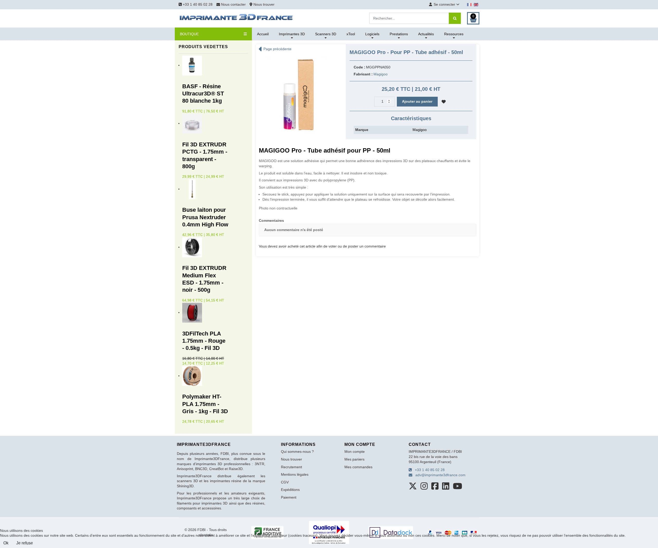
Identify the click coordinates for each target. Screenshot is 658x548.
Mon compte (354, 451)
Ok (5, 543)
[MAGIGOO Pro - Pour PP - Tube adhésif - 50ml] (297, 94)
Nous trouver (263, 4)
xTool (350, 34)
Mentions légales (294, 474)
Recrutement (291, 467)
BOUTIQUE (189, 34)
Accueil (263, 34)
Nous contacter (233, 4)
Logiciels (372, 34)
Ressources (453, 34)
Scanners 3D (325, 34)
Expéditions (290, 490)
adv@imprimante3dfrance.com (438, 475)
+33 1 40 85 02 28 (197, 4)
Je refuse (24, 543)
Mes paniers (354, 459)
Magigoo (380, 74)
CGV (285, 482)
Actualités (426, 34)
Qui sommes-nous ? (297, 451)
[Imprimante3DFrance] (236, 18)
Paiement (288, 497)
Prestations (399, 34)
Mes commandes (358, 467)
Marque (361, 130)
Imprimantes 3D (292, 34)
